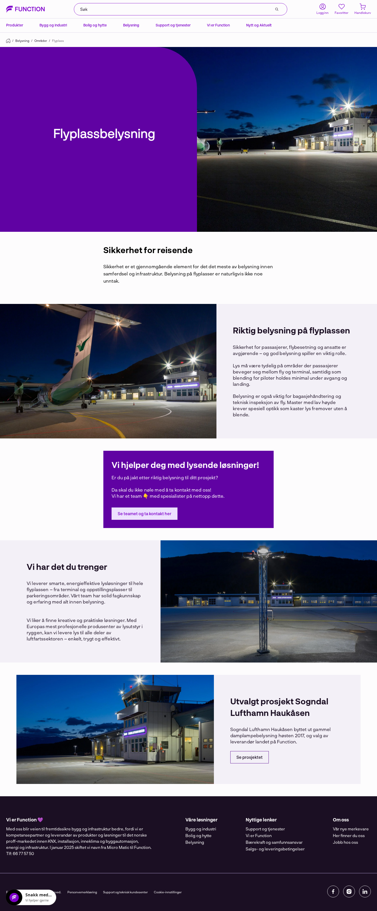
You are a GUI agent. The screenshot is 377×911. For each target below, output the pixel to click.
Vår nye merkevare (351, 828)
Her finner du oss (349, 835)
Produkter (14, 25)
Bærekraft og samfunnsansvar (274, 842)
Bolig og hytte (95, 25)
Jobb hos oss (345, 842)
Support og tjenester (173, 25)
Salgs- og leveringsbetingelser (275, 848)
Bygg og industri (53, 25)
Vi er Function (218, 25)
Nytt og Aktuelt (259, 25)
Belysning (131, 25)
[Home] (8, 41)
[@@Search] (277, 9)
